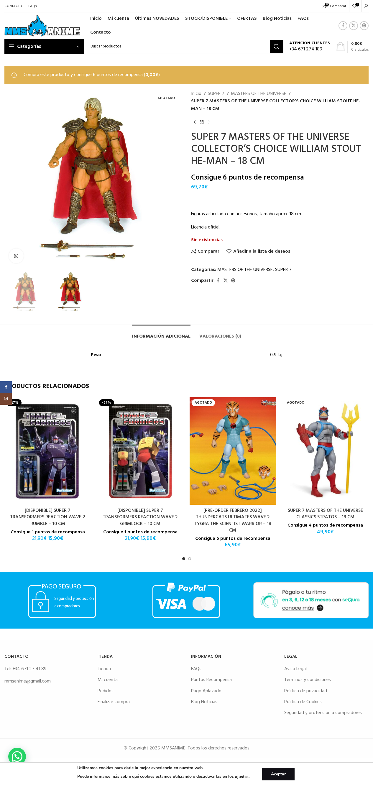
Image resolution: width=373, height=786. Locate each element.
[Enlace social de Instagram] (6, 399)
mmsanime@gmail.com (27, 681)
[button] (17, 756)
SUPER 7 (216, 94)
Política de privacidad (305, 691)
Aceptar (278, 774)
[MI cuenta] (367, 6)
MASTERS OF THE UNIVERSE (258, 94)
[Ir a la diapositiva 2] (189, 558)
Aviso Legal (295, 669)
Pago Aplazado (206, 691)
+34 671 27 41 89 (29, 669)
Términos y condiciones (307, 680)
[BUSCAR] (276, 46)
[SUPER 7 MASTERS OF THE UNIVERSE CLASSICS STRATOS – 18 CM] (325, 451)
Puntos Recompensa (211, 680)
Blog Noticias (204, 702)
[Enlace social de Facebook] (343, 25)
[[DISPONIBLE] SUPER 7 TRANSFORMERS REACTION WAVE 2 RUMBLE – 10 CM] (47, 451)
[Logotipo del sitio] (42, 25)
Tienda (104, 669)
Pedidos (106, 691)
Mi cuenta (108, 680)
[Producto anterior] (194, 122)
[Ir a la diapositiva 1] (183, 558)
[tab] (161, 334)
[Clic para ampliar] (16, 256)
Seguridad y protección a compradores (323, 713)
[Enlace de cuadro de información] (309, 46)
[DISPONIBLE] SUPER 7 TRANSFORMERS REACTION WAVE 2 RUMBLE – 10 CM (47, 517)
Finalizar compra (114, 702)
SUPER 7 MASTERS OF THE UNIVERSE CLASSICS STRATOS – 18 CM (325, 514)
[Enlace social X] (353, 25)
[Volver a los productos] (201, 122)
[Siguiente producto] (208, 122)
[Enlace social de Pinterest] (364, 25)
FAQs (196, 669)
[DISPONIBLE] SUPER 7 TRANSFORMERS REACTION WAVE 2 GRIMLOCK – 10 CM (140, 517)
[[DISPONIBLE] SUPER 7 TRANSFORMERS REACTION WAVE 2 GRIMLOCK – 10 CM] (140, 451)
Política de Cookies (303, 702)
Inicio (196, 94)
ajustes (242, 777)
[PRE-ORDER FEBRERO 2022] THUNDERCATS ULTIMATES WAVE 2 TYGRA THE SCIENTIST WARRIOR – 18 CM (232, 520)
